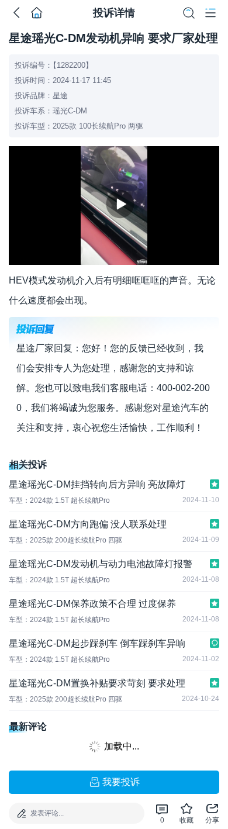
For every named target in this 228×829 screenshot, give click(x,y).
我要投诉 (121, 782)
